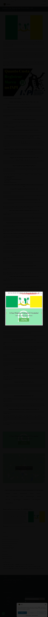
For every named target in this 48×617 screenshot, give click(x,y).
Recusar (32, 612)
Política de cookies (28, 615)
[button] (45, 604)
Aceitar (22, 612)
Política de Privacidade (34, 615)
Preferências (41, 612)
